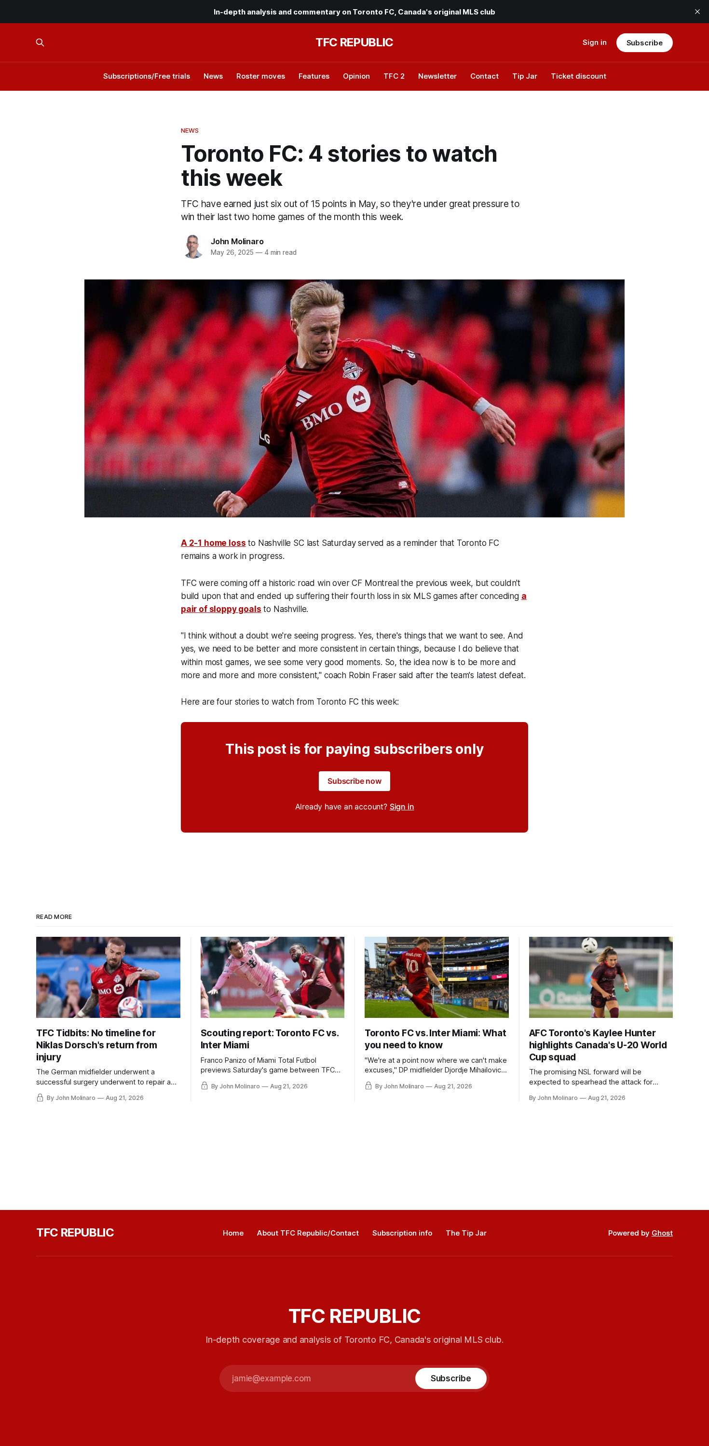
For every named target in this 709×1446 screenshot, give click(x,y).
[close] (697, 11)
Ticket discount (578, 76)
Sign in (595, 42)
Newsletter (437, 76)
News (213, 76)
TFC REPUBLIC (354, 42)
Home (233, 1232)
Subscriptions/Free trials (146, 76)
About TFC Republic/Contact (308, 1232)
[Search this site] (40, 42)
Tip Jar (524, 76)
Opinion (356, 76)
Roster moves (260, 76)
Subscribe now (354, 781)
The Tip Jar (466, 1232)
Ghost (662, 1232)
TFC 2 (394, 76)
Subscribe (645, 42)
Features (314, 76)
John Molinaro (237, 241)
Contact (484, 76)
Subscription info (402, 1232)
